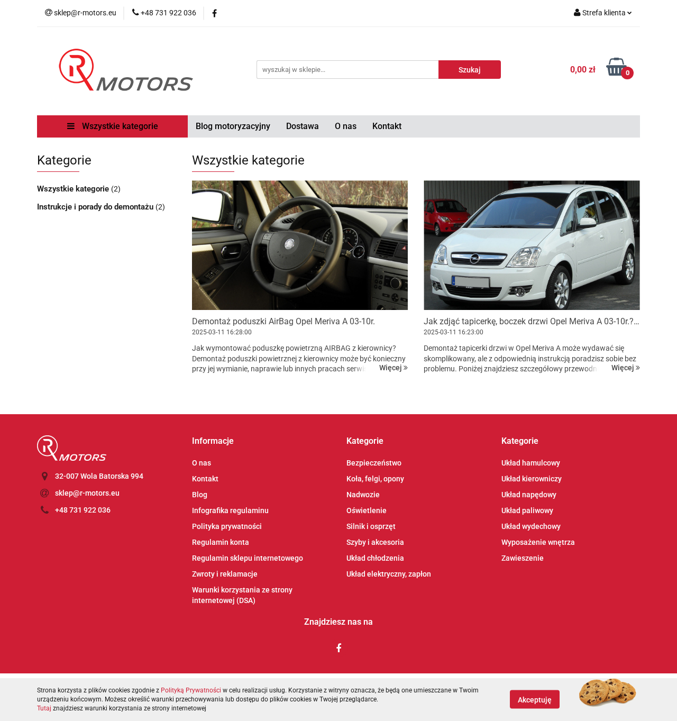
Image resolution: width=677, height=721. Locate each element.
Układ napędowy (528, 494)
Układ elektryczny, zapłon (388, 574)
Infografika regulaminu (230, 510)
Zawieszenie (522, 558)
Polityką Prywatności (191, 690)
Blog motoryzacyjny (233, 126)
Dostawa (302, 126)
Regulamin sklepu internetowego (247, 558)
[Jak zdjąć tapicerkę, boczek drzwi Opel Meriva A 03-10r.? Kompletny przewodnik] (532, 245)
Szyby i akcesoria (375, 542)
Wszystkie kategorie (119, 126)
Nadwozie (363, 494)
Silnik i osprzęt (371, 526)
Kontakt (386, 126)
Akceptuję (535, 700)
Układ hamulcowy (530, 463)
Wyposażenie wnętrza (538, 542)
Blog (199, 494)
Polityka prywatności (227, 526)
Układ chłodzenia (375, 558)
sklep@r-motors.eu (87, 493)
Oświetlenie (366, 510)
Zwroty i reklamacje (225, 574)
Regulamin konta (220, 542)
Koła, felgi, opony (375, 478)
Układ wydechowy (531, 526)
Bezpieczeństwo (373, 463)
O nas (345, 126)
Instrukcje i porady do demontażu (96, 207)
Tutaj (44, 708)
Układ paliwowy (527, 510)
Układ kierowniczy (531, 478)
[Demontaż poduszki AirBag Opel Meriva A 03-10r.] (300, 245)
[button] (213, 441)
